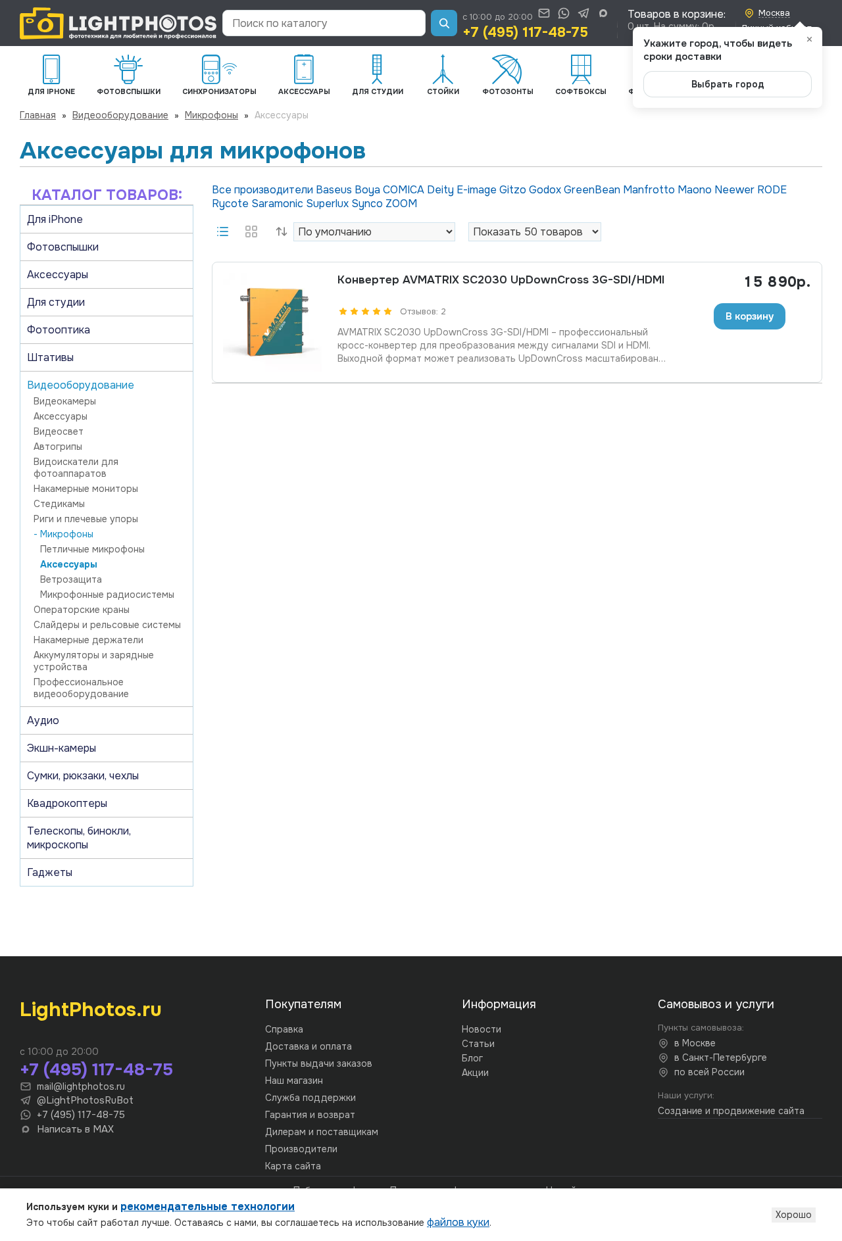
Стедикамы (59, 504)
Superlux (328, 203)
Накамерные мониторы (86, 489)
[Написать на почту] (544, 13)
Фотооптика (58, 330)
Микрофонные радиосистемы (107, 594)
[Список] (222, 231)
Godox (546, 190)
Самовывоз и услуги (716, 1004)
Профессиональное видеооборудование (81, 688)
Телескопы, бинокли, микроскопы (79, 838)
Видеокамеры (65, 401)
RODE (772, 190)
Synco (368, 203)
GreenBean (593, 190)
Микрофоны (211, 115)
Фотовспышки (63, 247)
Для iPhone (55, 219)
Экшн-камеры (61, 748)
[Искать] (444, 23)
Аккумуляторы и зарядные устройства (94, 661)
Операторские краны (82, 610)
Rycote (231, 203)
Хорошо (794, 1215)
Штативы (50, 357)
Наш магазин (294, 1080)
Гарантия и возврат (310, 1115)
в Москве (695, 1043)
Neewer (735, 190)
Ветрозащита (71, 579)
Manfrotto (650, 190)
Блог (472, 1058)
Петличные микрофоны (92, 549)
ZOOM (401, 203)
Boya (369, 190)
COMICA (405, 190)
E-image (478, 190)
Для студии (56, 302)
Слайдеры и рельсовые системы (107, 625)
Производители (301, 1149)
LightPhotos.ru (91, 1009)
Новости (481, 1029)
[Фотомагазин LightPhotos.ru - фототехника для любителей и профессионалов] (118, 23)
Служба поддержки (310, 1098)
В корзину (750, 316)
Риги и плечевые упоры (86, 519)
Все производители (264, 190)
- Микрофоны (63, 534)
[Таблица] (251, 231)
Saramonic (278, 203)
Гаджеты (49, 872)
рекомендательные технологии (207, 1206)
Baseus (335, 190)
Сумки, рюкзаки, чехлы (83, 776)
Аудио (43, 720)
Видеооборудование (120, 115)
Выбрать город (727, 84)
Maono (696, 190)
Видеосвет (59, 431)
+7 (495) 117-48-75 (525, 32)
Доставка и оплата (308, 1046)
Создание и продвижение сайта (731, 1111)
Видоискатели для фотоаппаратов (76, 467)
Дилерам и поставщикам (321, 1132)
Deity (442, 190)
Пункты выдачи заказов (318, 1063)
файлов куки (458, 1222)
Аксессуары (57, 274)
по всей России (709, 1072)
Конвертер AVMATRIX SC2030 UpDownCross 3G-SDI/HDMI (500, 280)
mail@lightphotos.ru (81, 1086)
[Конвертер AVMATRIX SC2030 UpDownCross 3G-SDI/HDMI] (272, 322)
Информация (499, 1004)
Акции (475, 1073)
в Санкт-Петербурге (720, 1057)
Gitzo (514, 190)
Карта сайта (293, 1166)
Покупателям (303, 1004)
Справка (284, 1029)
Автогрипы (58, 446)
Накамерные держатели (88, 640)
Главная (38, 115)
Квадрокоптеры (67, 803)
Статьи (478, 1044)
